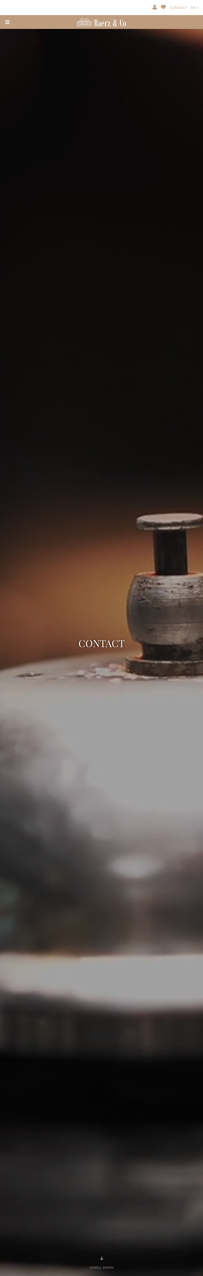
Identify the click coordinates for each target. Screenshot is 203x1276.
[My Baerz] (155, 7)
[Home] (101, 21)
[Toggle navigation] (7, 22)
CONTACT (178, 7)
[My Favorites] (163, 7)
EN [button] (194, 7)
